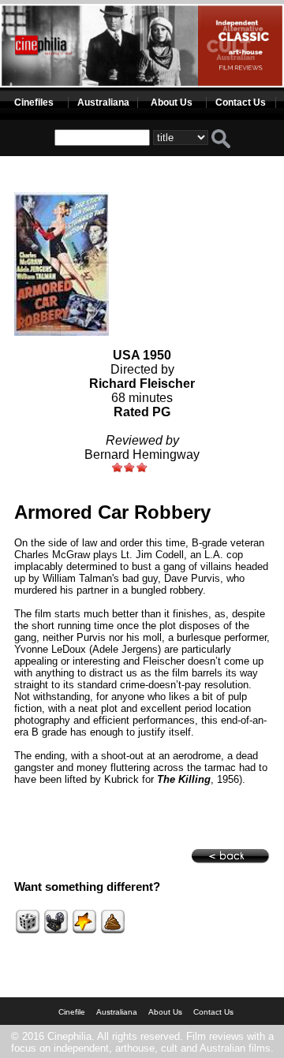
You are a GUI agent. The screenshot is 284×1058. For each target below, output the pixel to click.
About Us (171, 102)
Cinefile (71, 1012)
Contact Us (240, 102)
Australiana (103, 102)
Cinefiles (34, 102)
